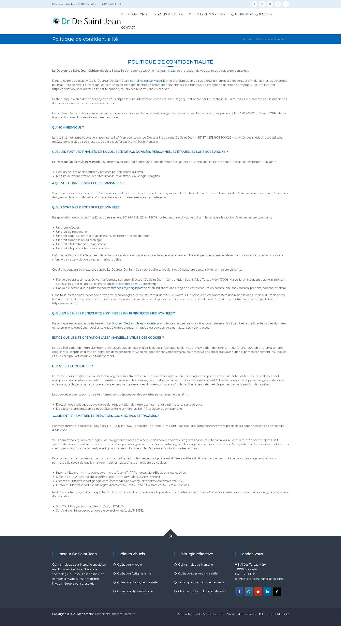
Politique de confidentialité (274, 614)
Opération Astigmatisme (134, 573)
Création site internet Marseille (114, 614)
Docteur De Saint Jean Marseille (133, 323)
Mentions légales (247, 614)
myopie (72, 579)
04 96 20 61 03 (112, 3)
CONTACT (128, 27)
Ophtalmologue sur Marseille (72, 564)
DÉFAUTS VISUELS (166, 14)
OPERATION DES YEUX (205, 14)
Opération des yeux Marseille (198, 573)
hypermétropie (64, 583)
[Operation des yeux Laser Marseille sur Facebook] (239, 591)
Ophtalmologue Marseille (195, 564)
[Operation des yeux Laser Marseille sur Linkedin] (267, 591)
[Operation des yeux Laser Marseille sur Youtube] (258, 591)
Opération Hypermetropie (135, 591)
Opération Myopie (129, 564)
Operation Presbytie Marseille (137, 582)
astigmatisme (89, 579)
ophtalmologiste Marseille (148, 80)
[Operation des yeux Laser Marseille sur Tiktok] (277, 591)
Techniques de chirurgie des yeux (201, 582)
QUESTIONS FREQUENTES (250, 14)
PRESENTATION (132, 14)
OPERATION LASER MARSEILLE (105, 337)
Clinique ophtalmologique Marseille (202, 591)
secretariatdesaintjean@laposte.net (126, 288)
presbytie (88, 583)
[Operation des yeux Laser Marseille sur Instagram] (249, 591)
